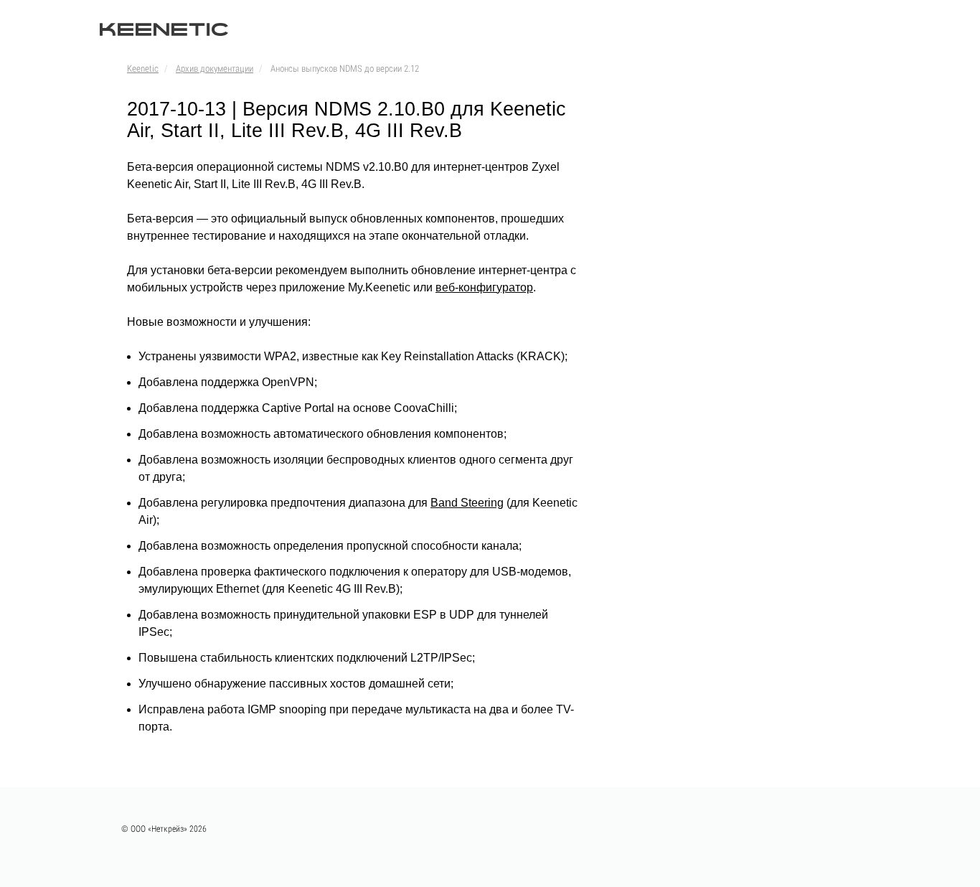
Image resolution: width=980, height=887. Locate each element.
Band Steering (467, 503)
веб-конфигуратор (484, 287)
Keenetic (143, 68)
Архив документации (214, 68)
